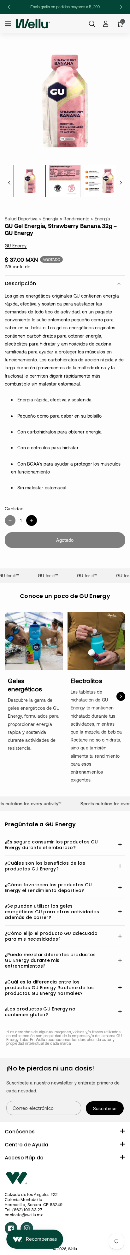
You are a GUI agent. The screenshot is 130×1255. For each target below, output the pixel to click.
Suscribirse (104, 1108)
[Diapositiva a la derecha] (120, 182)
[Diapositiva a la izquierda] (9, 182)
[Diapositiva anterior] (9, 7)
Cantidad (14, 508)
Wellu (72, 1248)
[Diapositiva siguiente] (121, 7)
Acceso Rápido (24, 1157)
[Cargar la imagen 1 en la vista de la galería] (30, 181)
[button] (8, 24)
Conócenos (20, 1131)
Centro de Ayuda (26, 1144)
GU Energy (16, 245)
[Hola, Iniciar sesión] (106, 24)
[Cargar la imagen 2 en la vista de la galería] (65, 181)
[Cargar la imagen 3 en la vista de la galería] (100, 181)
